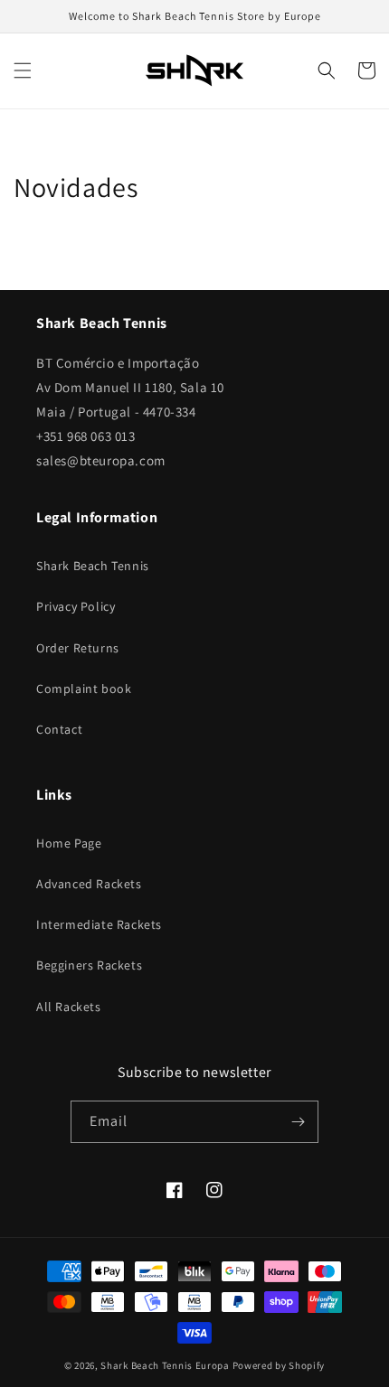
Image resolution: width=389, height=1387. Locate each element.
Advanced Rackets (89, 884)
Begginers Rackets (89, 965)
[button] (23, 70)
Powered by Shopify (279, 1365)
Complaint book (83, 688)
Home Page (68, 843)
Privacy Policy (75, 606)
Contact (59, 729)
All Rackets (68, 1006)
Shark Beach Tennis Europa (165, 1365)
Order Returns (77, 648)
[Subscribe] (298, 1122)
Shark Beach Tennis (92, 566)
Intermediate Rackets (99, 924)
